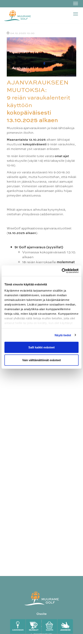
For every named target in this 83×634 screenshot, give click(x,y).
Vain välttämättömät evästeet (41, 360)
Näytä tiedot (63, 335)
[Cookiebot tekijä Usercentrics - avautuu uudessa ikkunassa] (62, 270)
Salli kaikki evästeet (41, 347)
